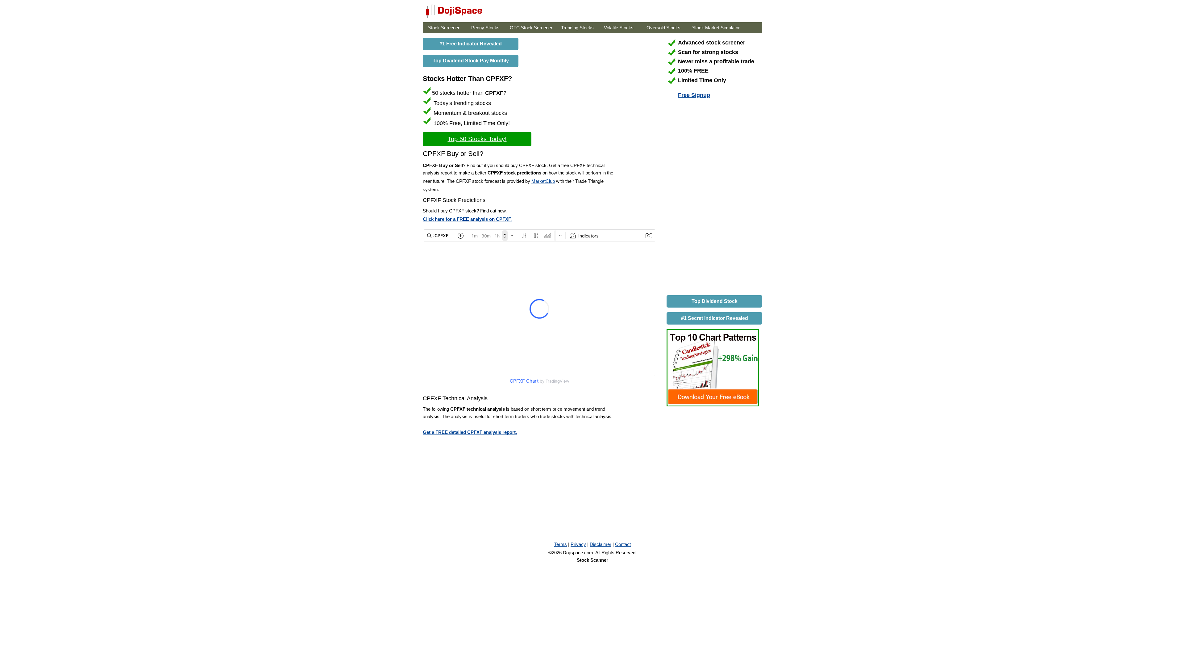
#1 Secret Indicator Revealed (714, 318)
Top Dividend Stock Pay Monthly (471, 60)
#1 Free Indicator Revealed (470, 43)
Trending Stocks (577, 27)
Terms (560, 544)
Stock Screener (443, 27)
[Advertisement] (713, 198)
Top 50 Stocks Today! (477, 139)
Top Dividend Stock (715, 301)
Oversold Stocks (663, 27)
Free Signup (694, 95)
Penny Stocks (485, 27)
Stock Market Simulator (716, 27)
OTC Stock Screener (531, 27)
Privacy (578, 544)
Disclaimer (600, 544)
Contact (623, 544)
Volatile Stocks (619, 27)
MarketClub (543, 181)
